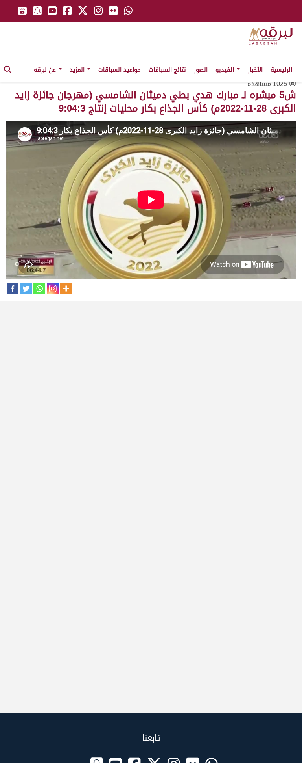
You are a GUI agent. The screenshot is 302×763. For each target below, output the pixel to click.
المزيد (78, 69)
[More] (66, 288)
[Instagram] (53, 288)
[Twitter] (26, 288)
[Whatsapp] (39, 288)
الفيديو (225, 69)
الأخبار (255, 69)
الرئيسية (281, 69)
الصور (201, 69)
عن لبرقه (46, 69)
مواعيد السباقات (119, 69)
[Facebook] (12, 288)
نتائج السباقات (167, 69)
